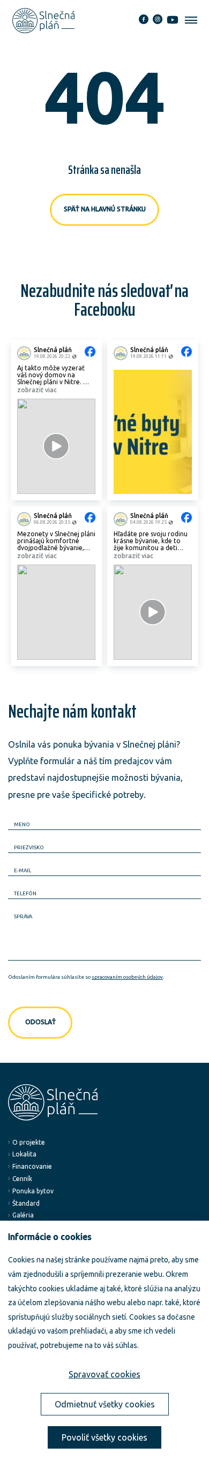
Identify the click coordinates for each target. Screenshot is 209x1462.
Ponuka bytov (33, 1190)
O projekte (28, 1142)
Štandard (26, 1203)
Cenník (22, 1178)
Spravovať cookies (104, 1374)
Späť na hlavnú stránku (105, 208)
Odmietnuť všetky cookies (105, 1404)
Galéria (23, 1215)
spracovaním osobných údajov (127, 977)
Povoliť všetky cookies (104, 1437)
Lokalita (24, 1154)
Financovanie (32, 1166)
